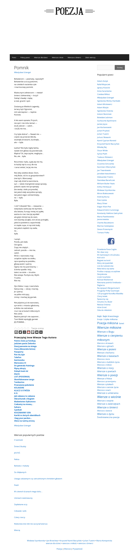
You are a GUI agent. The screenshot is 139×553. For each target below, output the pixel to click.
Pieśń (16, 485)
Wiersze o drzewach (105, 343)
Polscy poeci (25, 57)
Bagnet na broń (103, 260)
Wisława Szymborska (106, 190)
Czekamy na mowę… (23, 404)
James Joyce (102, 124)
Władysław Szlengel (22, 72)
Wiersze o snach (104, 390)
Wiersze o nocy (105, 368)
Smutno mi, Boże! (104, 302)
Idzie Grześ (102, 307)
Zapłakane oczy (20, 504)
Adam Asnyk (102, 81)
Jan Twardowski (104, 170)
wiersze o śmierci (86, 543)
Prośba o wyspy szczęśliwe (108, 271)
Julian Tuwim (103, 134)
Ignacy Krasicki (103, 87)
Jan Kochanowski (104, 127)
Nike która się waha (105, 268)
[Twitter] (20, 332)
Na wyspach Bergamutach (108, 288)
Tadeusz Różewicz (105, 157)
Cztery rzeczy (19, 517)
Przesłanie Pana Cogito (107, 249)
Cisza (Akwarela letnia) (24, 349)
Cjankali (18, 410)
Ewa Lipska (102, 200)
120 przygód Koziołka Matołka (110, 293)
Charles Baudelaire (105, 222)
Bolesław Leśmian (105, 117)
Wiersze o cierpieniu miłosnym (110, 337)
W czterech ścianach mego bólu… (28, 491)
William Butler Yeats (106, 183)
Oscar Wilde (102, 150)
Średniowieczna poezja (108, 417)
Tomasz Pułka (103, 232)
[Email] (37, 332)
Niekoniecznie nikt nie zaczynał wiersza (30, 524)
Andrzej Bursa (103, 196)
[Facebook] (16, 332)
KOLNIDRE (19, 387)
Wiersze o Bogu (105, 331)
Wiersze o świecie (104, 410)
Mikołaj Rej (102, 147)
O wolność (18, 440)
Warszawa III (20, 363)
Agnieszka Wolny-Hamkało (108, 101)
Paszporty (18, 352)
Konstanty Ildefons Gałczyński (110, 213)
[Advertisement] (69, 38)
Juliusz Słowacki (104, 137)
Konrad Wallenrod (105, 279)
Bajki (99, 316)
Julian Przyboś (103, 130)
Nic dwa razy (102, 252)
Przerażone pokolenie (24, 385)
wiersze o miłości (70, 543)
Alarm (17, 374)
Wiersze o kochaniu (105, 352)
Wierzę (17, 530)
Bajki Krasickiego (111, 316)
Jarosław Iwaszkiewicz (106, 173)
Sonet (121, 323)
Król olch (101, 257)
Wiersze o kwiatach (108, 356)
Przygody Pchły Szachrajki (108, 290)
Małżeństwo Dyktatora (25, 401)
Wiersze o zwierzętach (108, 403)
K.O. (16, 393)
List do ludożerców (105, 266)
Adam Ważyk (102, 107)
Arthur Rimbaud (104, 187)
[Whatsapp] (24, 332)
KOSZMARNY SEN (22, 412)
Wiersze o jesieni (106, 349)
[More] (41, 332)
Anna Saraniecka (104, 91)
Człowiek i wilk (20, 511)
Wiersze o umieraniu (107, 393)
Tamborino (19, 382)
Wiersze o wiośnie (109, 397)
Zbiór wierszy (90, 57)
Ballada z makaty (21, 465)
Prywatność (78, 549)
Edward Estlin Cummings (108, 210)
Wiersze (67, 549)
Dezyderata (102, 274)
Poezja (59, 549)
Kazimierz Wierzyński (106, 167)
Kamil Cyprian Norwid (106, 140)
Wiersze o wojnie (105, 400)
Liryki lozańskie (103, 277)
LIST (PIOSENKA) (22, 376)
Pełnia (16, 459)
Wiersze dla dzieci (41, 57)
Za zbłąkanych (20, 472)
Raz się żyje (19, 354)
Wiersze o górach (105, 346)
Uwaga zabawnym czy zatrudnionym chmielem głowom (38, 478)
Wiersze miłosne (109, 327)
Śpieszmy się (102, 299)
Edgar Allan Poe (104, 206)
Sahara (17, 407)
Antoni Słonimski (104, 114)
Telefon (17, 357)
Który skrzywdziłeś (105, 263)
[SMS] (33, 332)
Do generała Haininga (24, 365)
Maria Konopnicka (104, 540)
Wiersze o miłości (104, 365)
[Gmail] (28, 332)
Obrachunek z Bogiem (24, 398)
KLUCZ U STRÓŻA (22, 390)
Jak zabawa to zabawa (24, 396)
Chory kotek (102, 296)
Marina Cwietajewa (105, 226)
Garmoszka (19, 360)
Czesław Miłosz (103, 94)
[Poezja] (69, 10)
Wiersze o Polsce (104, 378)
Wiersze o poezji (107, 375)
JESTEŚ (17, 453)
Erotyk (100, 319)
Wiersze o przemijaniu (106, 381)
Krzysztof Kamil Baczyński (108, 144)
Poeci (14, 57)
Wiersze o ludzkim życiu (108, 362)
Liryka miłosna (110, 319)
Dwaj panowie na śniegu (25, 346)
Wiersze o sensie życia (107, 387)
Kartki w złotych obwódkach (27, 415)
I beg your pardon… (23, 418)
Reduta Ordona (103, 304)
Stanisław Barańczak (106, 180)
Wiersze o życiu (105, 413)
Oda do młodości (104, 310)
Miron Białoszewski (105, 193)
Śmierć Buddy (20, 446)
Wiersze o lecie (57, 57)
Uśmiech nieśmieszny (23, 498)
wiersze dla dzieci (53, 543)
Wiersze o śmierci (74, 57)
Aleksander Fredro (105, 177)
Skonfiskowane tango (24, 379)
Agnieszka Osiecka (105, 111)
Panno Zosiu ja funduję (25, 341)
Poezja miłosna (107, 323)
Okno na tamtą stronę (24, 421)
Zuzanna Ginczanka (105, 163)
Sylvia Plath (102, 153)
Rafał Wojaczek (103, 84)
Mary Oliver (102, 203)
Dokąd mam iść (21, 371)
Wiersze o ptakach (105, 384)
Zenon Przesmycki (105, 229)
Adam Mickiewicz (104, 104)
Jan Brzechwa (52, 540)
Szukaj (120, 67)
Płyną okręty (20, 368)
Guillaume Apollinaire (106, 120)
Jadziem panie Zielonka (25, 343)
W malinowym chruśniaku (108, 255)
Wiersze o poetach (106, 371)
